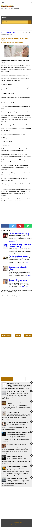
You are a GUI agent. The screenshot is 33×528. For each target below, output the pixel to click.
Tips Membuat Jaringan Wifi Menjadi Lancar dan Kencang (20, 246)
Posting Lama (28, 335)
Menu (5, 18)
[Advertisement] (17, 12)
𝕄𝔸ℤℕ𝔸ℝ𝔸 (19, 522)
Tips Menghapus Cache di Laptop (19, 234)
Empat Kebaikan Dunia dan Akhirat (17, 478)
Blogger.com (19, 524)
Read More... (12, 241)
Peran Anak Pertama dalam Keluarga (17, 422)
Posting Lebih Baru (6, 335)
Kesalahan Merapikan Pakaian (18, 280)
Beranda (18, 335)
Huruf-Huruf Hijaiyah (13, 383)
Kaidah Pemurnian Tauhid (14, 456)
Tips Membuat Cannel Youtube (18, 256)
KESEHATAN (19, 42)
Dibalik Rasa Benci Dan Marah (15, 391)
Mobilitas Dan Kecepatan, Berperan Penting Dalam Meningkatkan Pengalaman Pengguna (17, 468)
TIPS (23, 42)
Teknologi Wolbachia (13, 412)
